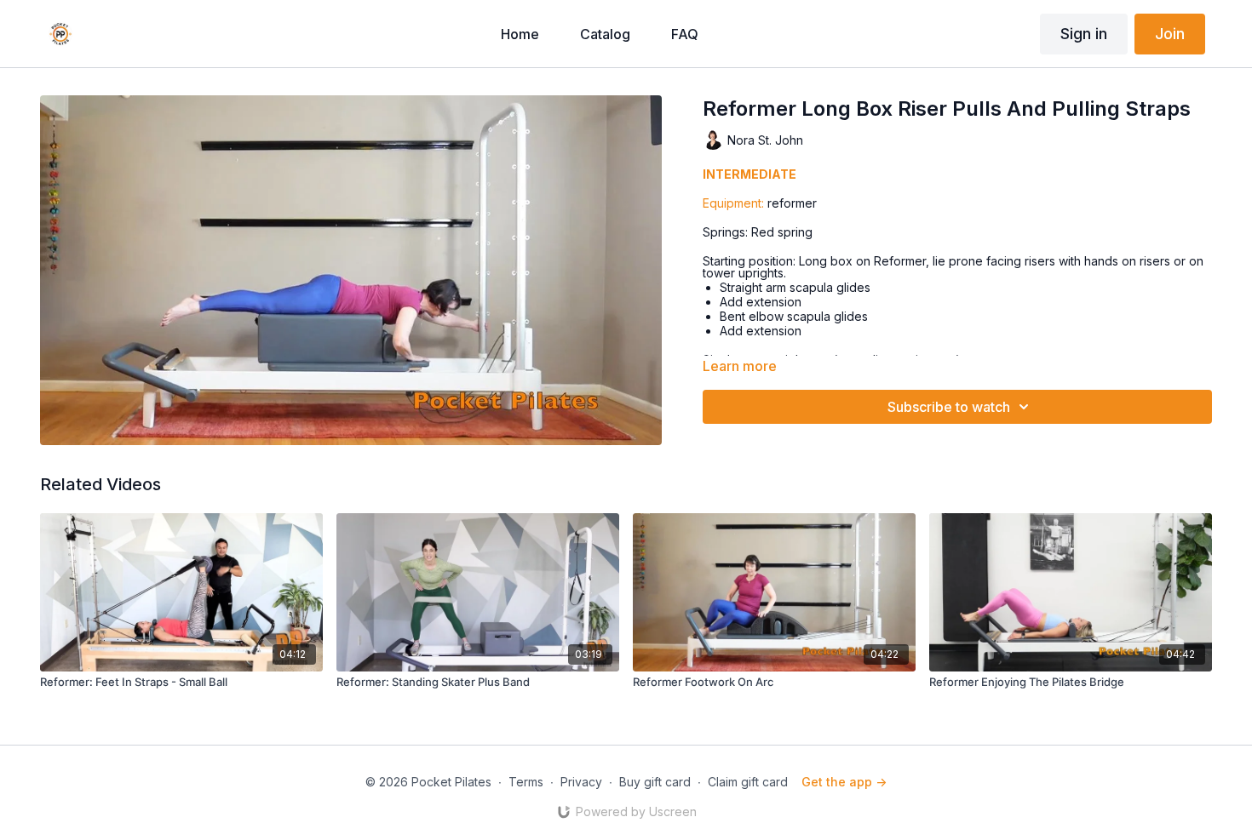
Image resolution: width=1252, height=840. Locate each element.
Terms (525, 781)
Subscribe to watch (948, 406)
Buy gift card (655, 781)
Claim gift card (748, 781)
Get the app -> (844, 781)
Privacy (581, 781)
